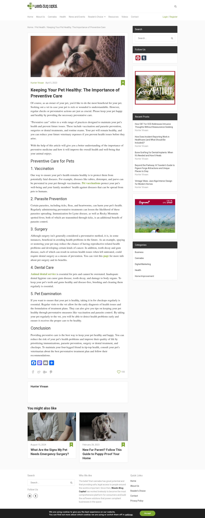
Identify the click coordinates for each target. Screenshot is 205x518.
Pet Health (40, 27)
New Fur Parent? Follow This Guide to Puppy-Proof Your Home (102, 454)
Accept (147, 513)
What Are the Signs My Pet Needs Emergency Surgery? (50, 452)
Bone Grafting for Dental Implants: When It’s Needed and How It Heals (154, 154)
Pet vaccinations (91, 183)
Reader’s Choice (95, 17)
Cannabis (52, 17)
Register (174, 17)
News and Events (77, 17)
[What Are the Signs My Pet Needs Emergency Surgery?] (52, 426)
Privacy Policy (136, 501)
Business (139, 252)
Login (165, 17)
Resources (114, 17)
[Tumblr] (35, 496)
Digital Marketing (143, 264)
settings (129, 514)
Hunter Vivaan (37, 83)
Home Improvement (144, 276)
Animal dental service (43, 274)
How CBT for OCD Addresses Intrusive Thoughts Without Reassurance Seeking (154, 125)
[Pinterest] (29, 496)
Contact (135, 17)
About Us (40, 17)
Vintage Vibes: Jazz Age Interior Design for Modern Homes (153, 182)
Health (63, 17)
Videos (125, 17)
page (106, 256)
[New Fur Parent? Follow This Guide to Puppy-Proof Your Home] (104, 426)
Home (30, 17)
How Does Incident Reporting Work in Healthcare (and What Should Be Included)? (152, 140)
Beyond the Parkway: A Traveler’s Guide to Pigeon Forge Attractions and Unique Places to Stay (155, 168)
